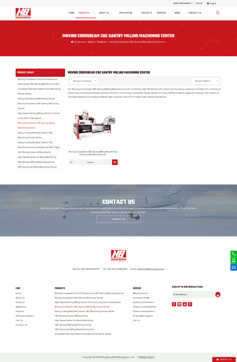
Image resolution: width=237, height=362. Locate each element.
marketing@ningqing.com (150, 269)
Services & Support (25, 316)
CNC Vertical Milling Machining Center (36, 162)
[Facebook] (174, 304)
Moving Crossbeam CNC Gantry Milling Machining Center (36, 125)
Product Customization (144, 306)
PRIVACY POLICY (147, 357)
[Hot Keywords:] (218, 12)
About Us (20, 297)
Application (21, 306)
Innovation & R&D (141, 297)
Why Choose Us (140, 293)
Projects (20, 311)
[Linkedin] (179, 304)
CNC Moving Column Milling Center (34, 152)
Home (18, 293)
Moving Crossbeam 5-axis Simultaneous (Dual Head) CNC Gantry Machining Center (38, 81)
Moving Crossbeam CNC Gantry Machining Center (38, 106)
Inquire (90, 162)
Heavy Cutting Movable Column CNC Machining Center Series (35, 135)
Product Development (144, 311)
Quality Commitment (143, 302)
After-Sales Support (143, 316)
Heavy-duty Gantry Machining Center (36, 98)
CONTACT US (118, 219)
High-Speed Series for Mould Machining (37, 157)
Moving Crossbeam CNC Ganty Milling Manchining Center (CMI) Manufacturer (93, 153)
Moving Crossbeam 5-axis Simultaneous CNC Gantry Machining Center (89, 293)
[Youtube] (185, 304)
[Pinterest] (190, 304)
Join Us (19, 320)
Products (20, 302)
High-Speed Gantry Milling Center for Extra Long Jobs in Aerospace (39, 115)
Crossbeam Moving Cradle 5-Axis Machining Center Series (39, 91)
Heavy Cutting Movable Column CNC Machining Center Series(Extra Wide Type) (39, 144)
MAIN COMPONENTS (182, 3)
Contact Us (21, 325)
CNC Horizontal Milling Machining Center (37, 167)
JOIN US (199, 3)
